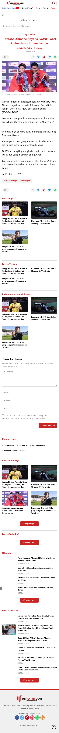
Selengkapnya (29, 524)
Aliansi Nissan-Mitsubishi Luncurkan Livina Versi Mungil (36, 579)
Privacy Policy (29, 706)
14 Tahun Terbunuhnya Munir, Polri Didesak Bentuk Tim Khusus (37, 659)
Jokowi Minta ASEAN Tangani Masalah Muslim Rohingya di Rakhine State (34, 639)
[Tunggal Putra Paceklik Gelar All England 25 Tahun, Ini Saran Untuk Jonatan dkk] (15, 208)
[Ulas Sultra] (15, 3)
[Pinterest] (27, 717)
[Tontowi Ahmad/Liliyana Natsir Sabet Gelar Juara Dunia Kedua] (15, 498)
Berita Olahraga (10, 181)
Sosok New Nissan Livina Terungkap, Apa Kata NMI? (35, 569)
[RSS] (42, 717)
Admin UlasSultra (24, 48)
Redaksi (40, 706)
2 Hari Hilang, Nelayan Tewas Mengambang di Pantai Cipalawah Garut (37, 668)
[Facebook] (17, 717)
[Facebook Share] (33, 57)
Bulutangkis (25, 181)
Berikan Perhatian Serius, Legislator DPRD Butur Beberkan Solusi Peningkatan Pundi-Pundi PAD (36, 628)
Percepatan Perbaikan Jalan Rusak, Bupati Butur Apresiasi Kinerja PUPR (36, 617)
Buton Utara (9, 445)
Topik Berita (29, 35)
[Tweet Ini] (38, 57)
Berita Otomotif (10, 451)
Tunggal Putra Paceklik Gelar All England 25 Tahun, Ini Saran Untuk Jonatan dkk (14, 221)
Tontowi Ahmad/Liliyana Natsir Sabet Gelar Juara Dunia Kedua (12, 510)
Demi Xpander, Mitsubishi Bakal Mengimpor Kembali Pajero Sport (36, 559)
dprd (23, 451)
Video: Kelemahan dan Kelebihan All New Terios (35, 588)
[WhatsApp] (37, 717)
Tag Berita (23, 445)
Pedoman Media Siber (30, 709)
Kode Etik (16, 706)
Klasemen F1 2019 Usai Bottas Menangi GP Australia (43, 222)
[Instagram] (32, 717)
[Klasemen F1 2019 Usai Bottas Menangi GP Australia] (44, 210)
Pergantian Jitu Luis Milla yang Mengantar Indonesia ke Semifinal (14, 249)
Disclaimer (50, 706)
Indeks (7, 706)
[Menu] (4, 3)
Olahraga (38, 48)
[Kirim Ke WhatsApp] (55, 57)
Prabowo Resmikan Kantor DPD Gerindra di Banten (37, 649)
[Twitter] (22, 717)
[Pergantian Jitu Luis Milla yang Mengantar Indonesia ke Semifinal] (15, 237)
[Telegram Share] (49, 57)
